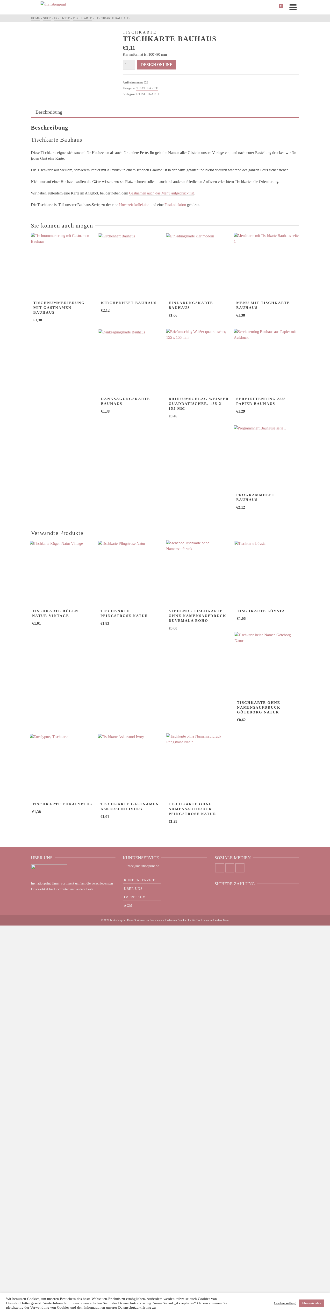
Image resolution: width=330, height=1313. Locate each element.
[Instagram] (229, 867)
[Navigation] (293, 7)
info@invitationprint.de (143, 866)
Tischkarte (147, 88)
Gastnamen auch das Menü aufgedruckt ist (161, 193)
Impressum (135, 897)
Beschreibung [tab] (49, 112)
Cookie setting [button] (285, 1303)
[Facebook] (219, 867)
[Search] (36, 7)
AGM (128, 905)
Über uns (133, 889)
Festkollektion (175, 205)
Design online (156, 64)
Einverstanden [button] (311, 1303)
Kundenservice (139, 880)
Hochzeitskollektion (134, 205)
